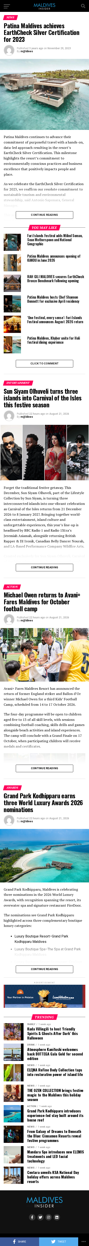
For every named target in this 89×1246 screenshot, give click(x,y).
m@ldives (27, 51)
